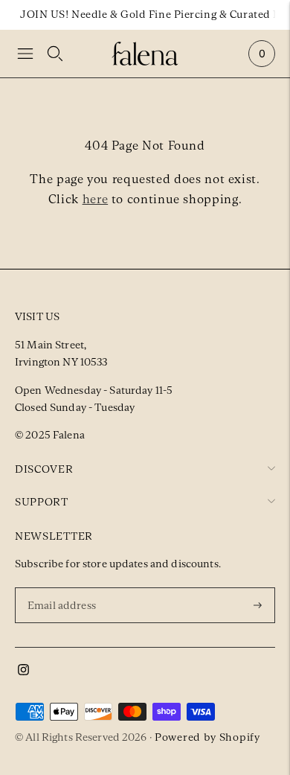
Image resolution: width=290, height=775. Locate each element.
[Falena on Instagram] (23, 671)
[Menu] (25, 53)
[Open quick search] (55, 53)
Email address (64, 587)
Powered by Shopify (207, 737)
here (96, 199)
